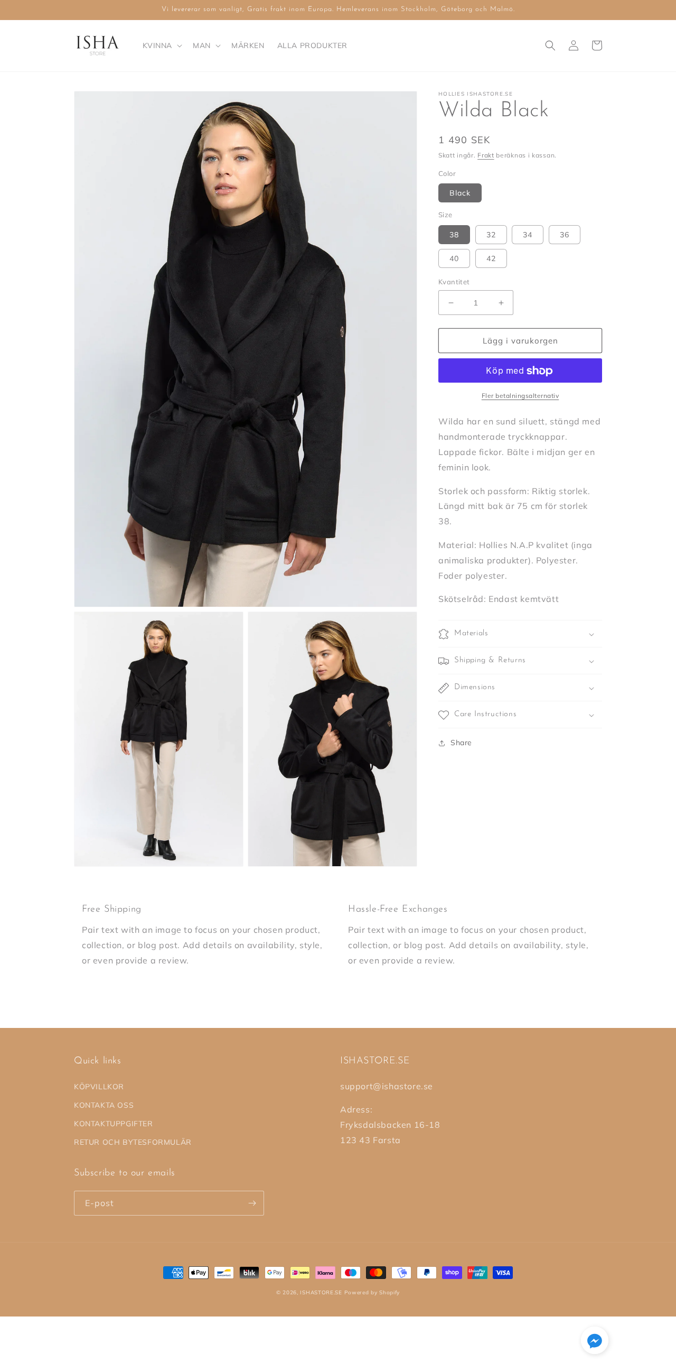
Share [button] (461, 743)
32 (491, 234)
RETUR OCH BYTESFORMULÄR (133, 1142)
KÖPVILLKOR (99, 1086)
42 (491, 258)
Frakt (485, 155)
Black (460, 193)
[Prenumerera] (252, 1203)
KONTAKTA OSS (104, 1105)
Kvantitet (454, 281)
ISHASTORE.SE (321, 1292)
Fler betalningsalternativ (520, 396)
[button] (161, 45)
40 (454, 258)
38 (454, 234)
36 (564, 234)
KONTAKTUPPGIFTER (113, 1123)
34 (527, 234)
